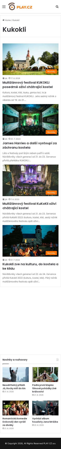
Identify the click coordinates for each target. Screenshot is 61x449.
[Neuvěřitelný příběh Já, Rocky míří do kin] (16, 374)
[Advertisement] (30, 319)
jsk (6, 78)
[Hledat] (57, 7)
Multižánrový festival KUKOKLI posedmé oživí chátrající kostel (28, 84)
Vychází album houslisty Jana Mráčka (45, 420)
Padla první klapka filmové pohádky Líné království (44, 388)
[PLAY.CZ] (20, 6)
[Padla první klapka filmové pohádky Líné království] (45, 374)
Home (7, 20)
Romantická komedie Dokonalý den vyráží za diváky (15, 422)
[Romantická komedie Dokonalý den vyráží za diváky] (16, 408)
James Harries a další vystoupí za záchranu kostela (30, 145)
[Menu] (3, 7)
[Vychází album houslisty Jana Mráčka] (45, 408)
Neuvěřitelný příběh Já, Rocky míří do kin (14, 387)
